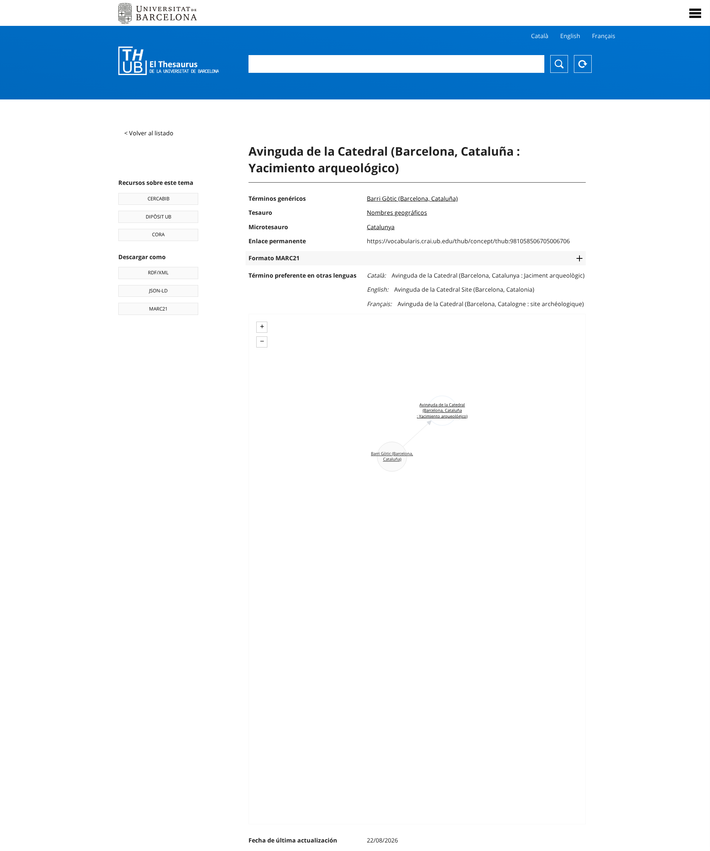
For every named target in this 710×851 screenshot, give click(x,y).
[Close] (695, 13)
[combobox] (396, 64)
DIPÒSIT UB (158, 216)
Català (539, 36)
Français (603, 36)
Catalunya (381, 227)
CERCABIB (158, 198)
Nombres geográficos (397, 212)
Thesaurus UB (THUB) (168, 61)
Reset (583, 64)
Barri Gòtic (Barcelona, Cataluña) (412, 198)
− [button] (262, 341)
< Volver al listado (148, 133)
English (570, 36)
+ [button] (262, 326)
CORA (158, 234)
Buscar (559, 64)
